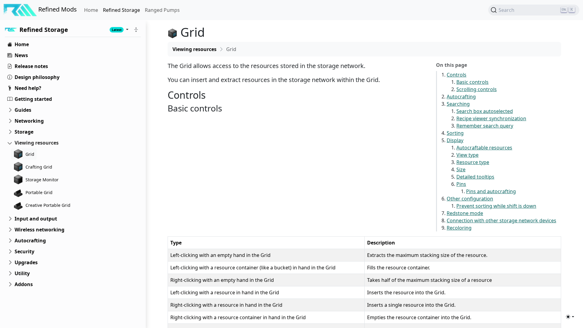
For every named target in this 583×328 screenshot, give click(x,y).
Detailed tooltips (475, 176)
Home (91, 10)
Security (24, 251)
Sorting (455, 133)
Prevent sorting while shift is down (496, 206)
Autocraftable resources (484, 147)
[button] (136, 29)
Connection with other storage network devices (501, 220)
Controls (456, 74)
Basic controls (472, 82)
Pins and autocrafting (491, 191)
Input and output (36, 218)
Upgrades (26, 262)
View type (467, 155)
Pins (461, 184)
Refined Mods (57, 9)
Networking (29, 121)
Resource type (472, 162)
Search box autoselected (484, 111)
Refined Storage (121, 10)
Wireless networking (39, 229)
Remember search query (484, 125)
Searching (458, 104)
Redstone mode (465, 213)
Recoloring (459, 227)
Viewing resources (37, 142)
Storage (24, 131)
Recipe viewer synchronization (491, 118)
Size (460, 169)
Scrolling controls (476, 89)
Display (455, 140)
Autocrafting (30, 240)
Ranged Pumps (162, 10)
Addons (24, 284)
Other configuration (470, 198)
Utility (22, 273)
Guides (23, 110)
